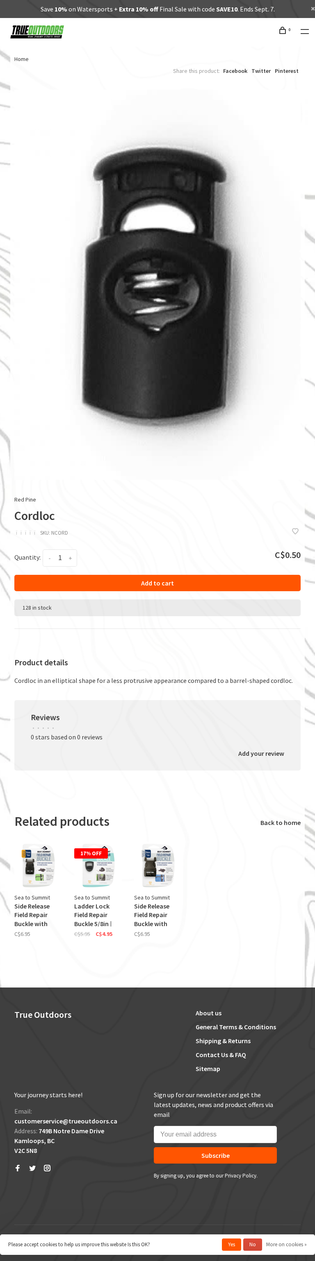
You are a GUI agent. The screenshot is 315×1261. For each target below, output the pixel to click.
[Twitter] (32, 1168)
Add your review (261, 753)
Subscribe (215, 1155)
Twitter (261, 71)
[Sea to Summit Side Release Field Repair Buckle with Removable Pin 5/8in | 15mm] (38, 865)
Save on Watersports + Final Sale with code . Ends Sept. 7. (158, 9)
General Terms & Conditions (236, 1027)
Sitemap (208, 1068)
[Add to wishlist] (295, 532)
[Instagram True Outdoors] (47, 1168)
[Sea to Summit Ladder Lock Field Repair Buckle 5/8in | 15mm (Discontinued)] (98, 865)
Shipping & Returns (223, 1041)
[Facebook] (17, 1168)
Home (21, 59)
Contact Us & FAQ (221, 1055)
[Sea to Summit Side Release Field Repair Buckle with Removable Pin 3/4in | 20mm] (158, 865)
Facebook (235, 71)
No (252, 1244)
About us (208, 1013)
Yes (231, 1244)
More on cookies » (286, 1244)
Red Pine (25, 499)
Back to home (280, 822)
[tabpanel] (157, 285)
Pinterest (287, 71)
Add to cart (157, 583)
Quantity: (27, 557)
